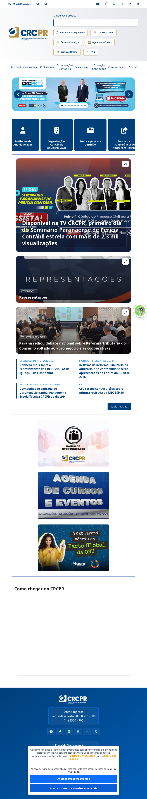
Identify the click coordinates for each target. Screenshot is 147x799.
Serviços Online (69, 51)
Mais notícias (119, 406)
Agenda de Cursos (102, 42)
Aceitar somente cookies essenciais (73, 788)
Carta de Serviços (70, 42)
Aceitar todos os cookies (73, 778)
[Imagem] (73, 443)
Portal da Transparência (72, 32)
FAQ (93, 51)
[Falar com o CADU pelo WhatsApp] (140, 311)
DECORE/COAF (105, 32)
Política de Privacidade (82, 756)
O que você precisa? (65, 15)
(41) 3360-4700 (73, 720)
